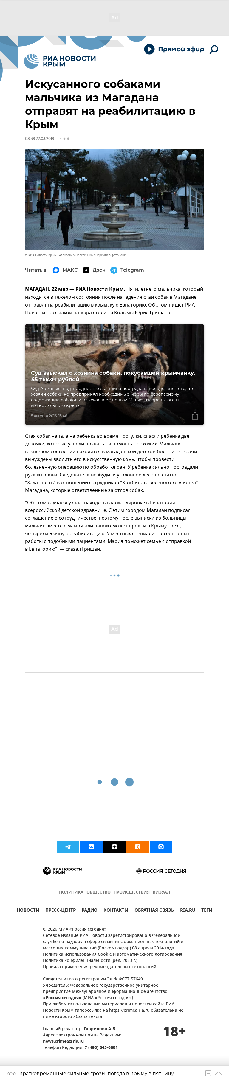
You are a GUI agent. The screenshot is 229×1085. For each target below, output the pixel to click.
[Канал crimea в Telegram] (68, 847)
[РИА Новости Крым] (59, 61)
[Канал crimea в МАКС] (161, 847)
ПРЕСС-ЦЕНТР (60, 911)
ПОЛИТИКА (71, 892)
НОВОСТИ (28, 911)
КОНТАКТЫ (116, 911)
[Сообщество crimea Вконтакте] (91, 847)
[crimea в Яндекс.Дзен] (114, 847)
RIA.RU (187, 911)
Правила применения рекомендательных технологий (99, 967)
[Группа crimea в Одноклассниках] (137, 847)
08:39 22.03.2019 (39, 138)
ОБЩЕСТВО (98, 892)
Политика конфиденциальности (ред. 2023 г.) (90, 960)
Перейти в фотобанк (110, 255)
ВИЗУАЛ (161, 892)
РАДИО (90, 911)
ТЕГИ (206, 911)
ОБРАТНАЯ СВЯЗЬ (154, 911)
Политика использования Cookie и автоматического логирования (112, 954)
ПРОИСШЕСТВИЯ (132, 892)
